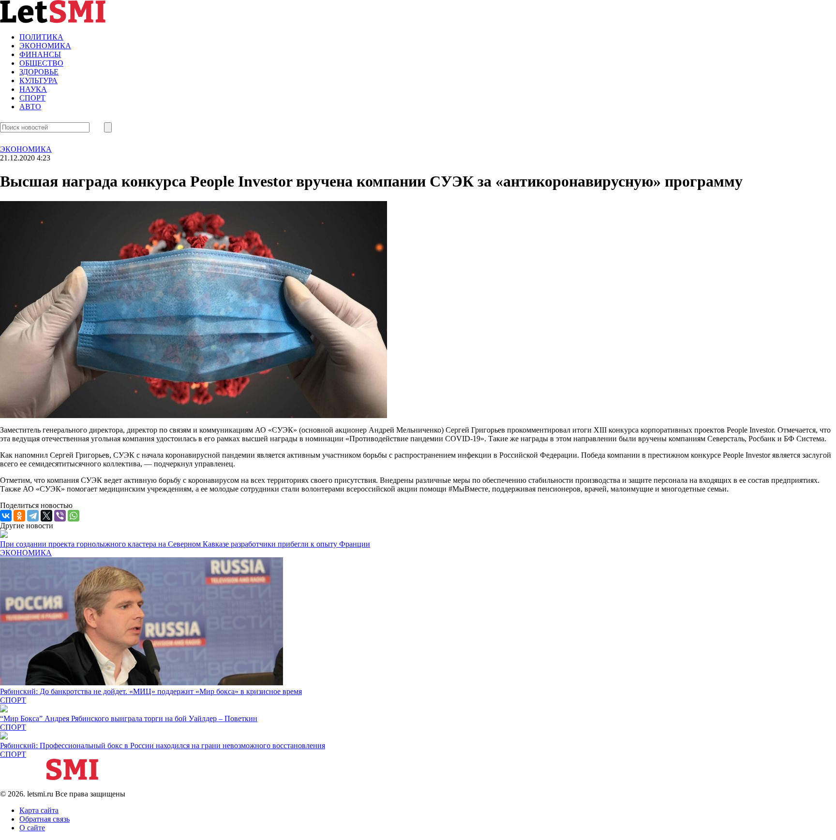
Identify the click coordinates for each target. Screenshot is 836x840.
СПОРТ (32, 98)
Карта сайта (39, 810)
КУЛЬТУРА (38, 80)
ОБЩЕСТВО (41, 63)
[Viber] (60, 515)
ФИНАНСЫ (40, 54)
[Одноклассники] (19, 515)
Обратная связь (44, 819)
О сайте (32, 828)
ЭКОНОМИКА (45, 46)
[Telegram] (33, 515)
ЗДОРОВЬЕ (39, 72)
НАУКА (33, 89)
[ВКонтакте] (6, 515)
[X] (46, 515)
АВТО (30, 106)
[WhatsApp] (73, 515)
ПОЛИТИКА (41, 37)
